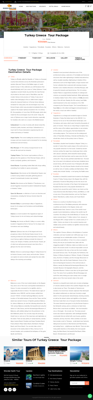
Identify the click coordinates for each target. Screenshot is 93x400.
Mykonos (13, 280)
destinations (31, 6)
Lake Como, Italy (55, 389)
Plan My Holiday (25, 12)
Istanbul (55, 70)
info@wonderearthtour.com (11, 385)
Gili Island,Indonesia (56, 375)
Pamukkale (56, 141)
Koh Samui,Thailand (56, 378)
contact (90, 1)
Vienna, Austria (54, 382)
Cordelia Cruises (39, 383)
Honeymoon (65, 6)
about (83, 1)
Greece (55, 199)
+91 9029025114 (8, 1)
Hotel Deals (53, 6)
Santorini (56, 280)
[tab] (11, 59)
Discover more (35, 1)
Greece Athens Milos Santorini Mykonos (56, 352)
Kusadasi (56, 174)
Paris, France (54, 385)
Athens (55, 230)
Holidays (42, 6)
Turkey (13, 77)
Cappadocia (56, 113)
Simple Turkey (76, 361)
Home (21, 6)
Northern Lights (39, 375)
